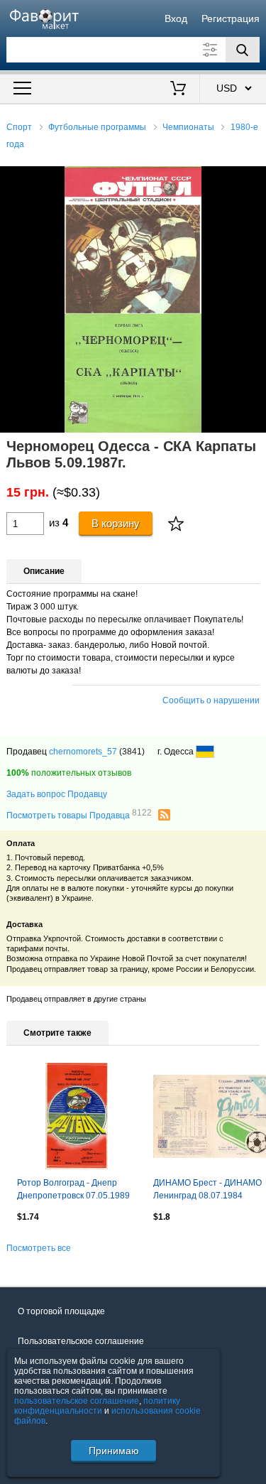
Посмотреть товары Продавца (79, 814)
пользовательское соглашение (76, 1401)
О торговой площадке (61, 1311)
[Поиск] (243, 50)
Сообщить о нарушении (211, 700)
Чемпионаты (188, 127)
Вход (176, 18)
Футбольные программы (97, 127)
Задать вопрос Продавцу (56, 794)
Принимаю (114, 1450)
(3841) (132, 752)
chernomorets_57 (83, 752)
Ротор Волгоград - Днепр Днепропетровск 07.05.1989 (73, 1189)
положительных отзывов (68, 773)
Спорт (19, 127)
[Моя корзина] (177, 89)
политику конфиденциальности (97, 1406)
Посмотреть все (38, 1248)
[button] (253, 179)
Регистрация (230, 18)
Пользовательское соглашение (81, 1341)
